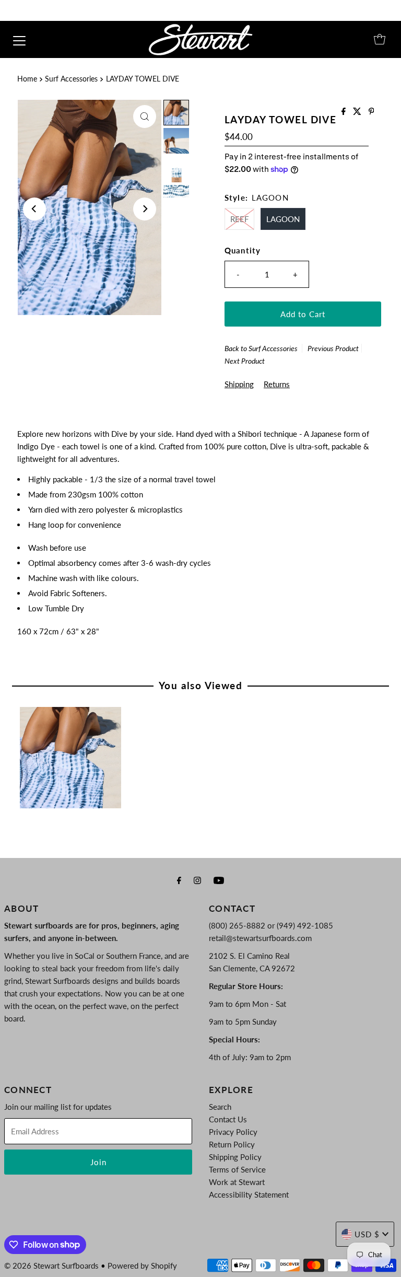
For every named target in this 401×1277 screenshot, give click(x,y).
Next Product (245, 360)
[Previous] (34, 209)
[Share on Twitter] (358, 112)
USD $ (367, 1234)
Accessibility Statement (249, 1194)
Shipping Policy (235, 1157)
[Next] (144, 209)
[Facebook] (179, 880)
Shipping (239, 384)
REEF (239, 219)
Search (220, 1106)
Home (27, 79)
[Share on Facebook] (344, 112)
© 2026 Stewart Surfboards (51, 1265)
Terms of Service (237, 1169)
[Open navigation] (19, 39)
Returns (277, 384)
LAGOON (283, 219)
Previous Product (333, 348)
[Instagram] (197, 880)
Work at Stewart (237, 1182)
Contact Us (228, 1119)
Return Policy (232, 1144)
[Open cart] (379, 39)
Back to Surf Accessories (261, 348)
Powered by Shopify (142, 1265)
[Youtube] (219, 880)
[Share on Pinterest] (371, 112)
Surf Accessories (71, 79)
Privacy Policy (233, 1131)
